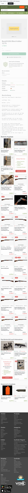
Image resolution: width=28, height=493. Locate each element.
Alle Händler (3, 464)
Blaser (2, 432)
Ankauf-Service (17, 465)
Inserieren (22, 7)
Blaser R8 (16, 415)
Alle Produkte (3, 463)
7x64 (2, 445)
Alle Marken (3, 460)
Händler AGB (3, 478)
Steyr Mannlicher (4, 433)
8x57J (2, 446)
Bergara (2, 435)
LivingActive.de (4, 418)
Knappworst (3, 417)
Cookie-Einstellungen (5, 480)
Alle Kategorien (4, 461)
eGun (3, 72)
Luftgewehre (16, 433)
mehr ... (2, 423)
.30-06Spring (3, 443)
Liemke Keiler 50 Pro (18, 419)
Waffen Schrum (4, 419)
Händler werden (17, 461)
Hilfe (15, 460)
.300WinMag (3, 444)
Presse (15, 470)
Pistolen (15, 434)
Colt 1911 (16, 420)
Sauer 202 (16, 417)
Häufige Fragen (4, 483)
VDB (2, 420)
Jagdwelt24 (3, 415)
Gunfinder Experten (18, 464)
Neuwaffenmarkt (4, 469)
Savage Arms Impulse (18, 423)
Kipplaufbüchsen (17, 430)
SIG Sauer (3, 430)
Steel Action (3, 434)
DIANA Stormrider (17, 422)
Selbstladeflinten (17, 432)
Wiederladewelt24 (4, 422)
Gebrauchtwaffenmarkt (5, 470)
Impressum (3, 481)
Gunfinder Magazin (17, 467)
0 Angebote (4, 75)
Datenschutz (3, 479)
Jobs (15, 468)
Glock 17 (16, 418)
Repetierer (16, 429)
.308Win (2, 441)
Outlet (2, 468)
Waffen (12, 83)
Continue (10, 3)
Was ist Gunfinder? (17, 463)
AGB (2, 476)
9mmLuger (3, 448)
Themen (2, 467)
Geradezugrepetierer (18, 435)
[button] (25, 7)
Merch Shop (16, 472)
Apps (15, 469)
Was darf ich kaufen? (20, 84)
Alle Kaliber (3, 465)
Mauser (2, 429)
